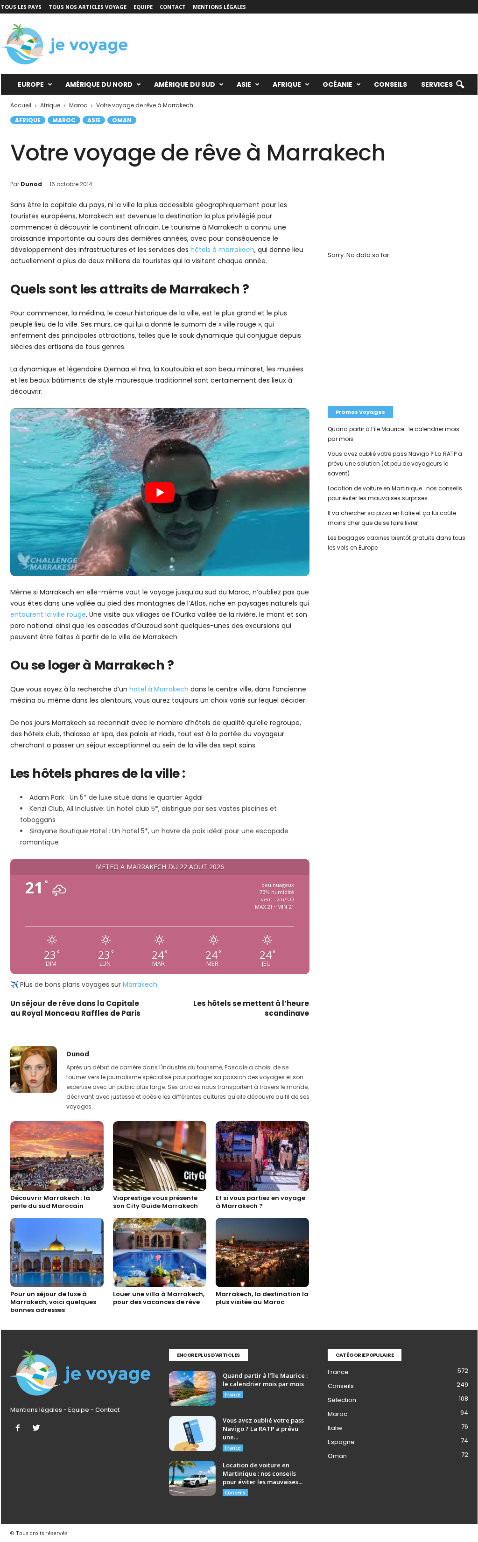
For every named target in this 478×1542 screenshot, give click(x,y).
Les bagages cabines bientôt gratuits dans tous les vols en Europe (396, 542)
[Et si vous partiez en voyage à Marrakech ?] (262, 1156)
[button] (460, 85)
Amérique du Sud (184, 84)
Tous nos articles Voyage (88, 6)
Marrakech (140, 984)
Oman (122, 120)
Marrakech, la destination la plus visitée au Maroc (262, 1298)
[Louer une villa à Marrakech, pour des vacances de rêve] (159, 1253)
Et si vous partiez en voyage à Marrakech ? (260, 1201)
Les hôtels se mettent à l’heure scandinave (251, 1008)
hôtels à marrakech (222, 249)
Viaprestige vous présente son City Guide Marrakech (155, 1201)
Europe (31, 84)
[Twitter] (37, 1428)
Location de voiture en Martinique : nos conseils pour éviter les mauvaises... (262, 1473)
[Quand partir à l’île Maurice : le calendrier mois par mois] (192, 1388)
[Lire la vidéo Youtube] (159, 492)
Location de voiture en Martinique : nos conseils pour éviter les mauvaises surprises (395, 493)
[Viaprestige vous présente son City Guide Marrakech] (159, 1156)
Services (437, 84)
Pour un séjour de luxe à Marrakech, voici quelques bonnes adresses (53, 1302)
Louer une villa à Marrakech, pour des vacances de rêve (158, 1298)
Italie (335, 1427)
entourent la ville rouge (48, 614)
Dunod (31, 184)
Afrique (287, 84)
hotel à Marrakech (159, 689)
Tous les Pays (21, 6)
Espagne (341, 1441)
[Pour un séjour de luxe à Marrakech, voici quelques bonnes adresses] (57, 1253)
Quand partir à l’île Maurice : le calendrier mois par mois (393, 434)
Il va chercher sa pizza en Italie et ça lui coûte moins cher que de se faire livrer (392, 518)
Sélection (342, 1399)
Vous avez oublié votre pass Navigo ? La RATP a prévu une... (263, 1428)
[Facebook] (19, 1428)
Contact (173, 6)
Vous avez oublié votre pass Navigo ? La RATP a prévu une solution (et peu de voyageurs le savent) (395, 463)
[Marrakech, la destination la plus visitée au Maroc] (262, 1253)
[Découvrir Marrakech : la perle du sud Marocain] (57, 1156)
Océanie (337, 84)
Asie (244, 84)
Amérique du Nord (99, 84)
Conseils (390, 84)
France (232, 1394)
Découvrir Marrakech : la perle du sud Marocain (50, 1201)
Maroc (64, 120)
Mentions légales (219, 6)
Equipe (143, 6)
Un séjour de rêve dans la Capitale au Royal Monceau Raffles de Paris (75, 1008)
